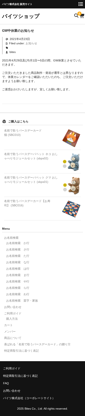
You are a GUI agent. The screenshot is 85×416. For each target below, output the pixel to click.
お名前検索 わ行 (17, 294)
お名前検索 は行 (17, 268)
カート (8, 325)
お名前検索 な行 (17, 262)
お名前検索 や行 (17, 281)
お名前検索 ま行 (17, 275)
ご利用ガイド (12, 313)
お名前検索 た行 (17, 255)
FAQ (6, 383)
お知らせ (31, 43)
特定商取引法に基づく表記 (21, 350)
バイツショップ (21, 16)
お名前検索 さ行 (17, 249)
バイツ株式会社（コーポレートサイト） (29, 398)
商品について (12, 338)
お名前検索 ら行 (17, 287)
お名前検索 (11, 237)
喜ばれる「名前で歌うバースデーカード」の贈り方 (37, 344)
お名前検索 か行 (17, 243)
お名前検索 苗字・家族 (22, 300)
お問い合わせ (12, 307)
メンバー (10, 331)
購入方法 (12, 318)
